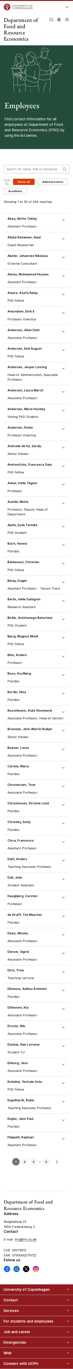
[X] (26, 1269)
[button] (66, 29)
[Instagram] (36, 1269)
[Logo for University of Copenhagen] (31, 7)
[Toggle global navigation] (67, 8)
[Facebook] (7, 1269)
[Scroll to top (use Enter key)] (66, 1297)
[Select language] (59, 19)
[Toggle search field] (51, 19)
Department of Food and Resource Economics (21, 29)
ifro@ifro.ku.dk (26, 1239)
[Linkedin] (16, 1269)
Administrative (52, 181)
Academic (15, 191)
